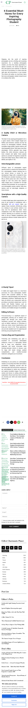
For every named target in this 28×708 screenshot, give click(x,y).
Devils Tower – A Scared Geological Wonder (13, 663)
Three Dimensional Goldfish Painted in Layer (13, 621)
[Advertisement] (14, 42)
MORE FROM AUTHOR (19, 430)
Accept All (14, 696)
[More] (22, 422)
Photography (9, 6)
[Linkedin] (11, 547)
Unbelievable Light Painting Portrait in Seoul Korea (13, 603)
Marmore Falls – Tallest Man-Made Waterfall (13, 666)
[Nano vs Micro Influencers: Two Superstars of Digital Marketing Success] (5, 452)
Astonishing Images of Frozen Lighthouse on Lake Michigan (13, 642)
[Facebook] (8, 422)
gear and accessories (13, 367)
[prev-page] (3, 485)
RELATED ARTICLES (7, 430)
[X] (11, 422)
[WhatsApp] (18, 422)
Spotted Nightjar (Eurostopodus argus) (12, 608)
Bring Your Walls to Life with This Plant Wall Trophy (13, 612)
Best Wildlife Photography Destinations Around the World (17, 383)
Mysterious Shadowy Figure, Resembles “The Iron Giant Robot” (13, 634)
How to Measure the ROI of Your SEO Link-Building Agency (18, 478)
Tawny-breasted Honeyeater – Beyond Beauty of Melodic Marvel (14, 676)
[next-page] (5, 485)
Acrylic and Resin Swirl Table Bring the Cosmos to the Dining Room (14, 653)
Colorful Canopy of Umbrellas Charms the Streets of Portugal (12, 628)
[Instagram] (7, 547)
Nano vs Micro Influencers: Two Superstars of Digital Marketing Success (18, 452)
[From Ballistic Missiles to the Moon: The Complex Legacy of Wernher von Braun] (5, 437)
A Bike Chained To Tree (8, 617)
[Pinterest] (15, 422)
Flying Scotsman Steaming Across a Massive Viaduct (13, 658)
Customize (14, 700)
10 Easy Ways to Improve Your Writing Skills (13, 624)
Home (3, 6)
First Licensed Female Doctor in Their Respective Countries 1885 (11, 670)
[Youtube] (20, 547)
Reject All (14, 704)
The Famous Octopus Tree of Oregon (11, 638)
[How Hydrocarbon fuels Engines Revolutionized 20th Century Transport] (5, 447)
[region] (14, 694)
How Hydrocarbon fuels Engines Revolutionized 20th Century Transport (17, 445)
